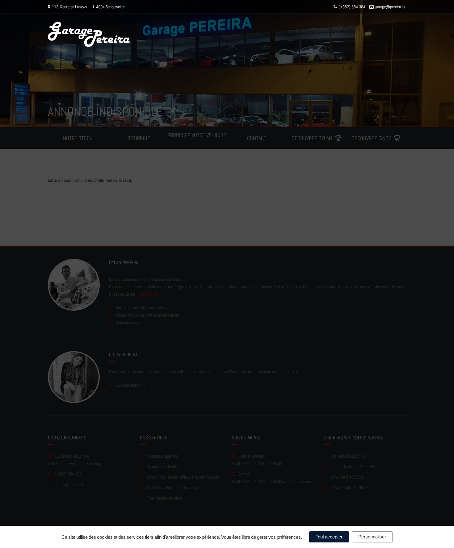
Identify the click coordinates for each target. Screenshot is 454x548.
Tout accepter (329, 536)
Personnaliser (372, 536)
